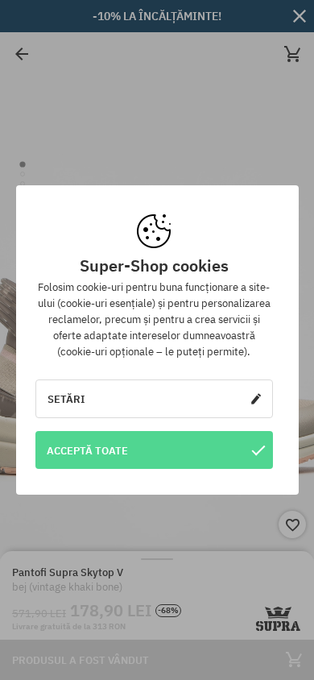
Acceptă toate (87, 450)
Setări (66, 399)
